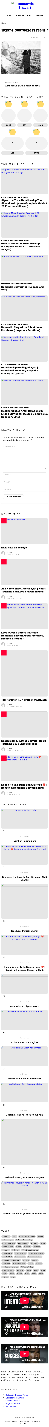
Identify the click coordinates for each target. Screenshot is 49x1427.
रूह (14, 1277)
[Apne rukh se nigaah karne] (24, 984)
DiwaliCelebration (28, 1236)
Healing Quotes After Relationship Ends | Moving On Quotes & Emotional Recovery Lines (24, 413)
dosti (41, 1236)
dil (15, 1236)
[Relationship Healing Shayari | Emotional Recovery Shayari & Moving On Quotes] (24, 349)
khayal (27, 1247)
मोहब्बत (6, 1277)
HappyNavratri (9, 1243)
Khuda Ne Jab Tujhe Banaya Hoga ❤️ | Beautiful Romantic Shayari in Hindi (24, 786)
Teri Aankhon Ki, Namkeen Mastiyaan (24, 699)
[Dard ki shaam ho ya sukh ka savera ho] (24, 1191)
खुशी (5, 1274)
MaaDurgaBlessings (30, 1250)
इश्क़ (43, 1270)
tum (31, 1263)
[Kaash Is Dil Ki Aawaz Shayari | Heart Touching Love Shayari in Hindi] (24, 724)
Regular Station (13, 1403)
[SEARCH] (46, 21)
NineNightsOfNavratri (12, 1260)
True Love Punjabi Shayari (24, 931)
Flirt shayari (8, 1240)
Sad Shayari (11, 1406)
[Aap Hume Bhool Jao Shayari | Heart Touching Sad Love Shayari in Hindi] (24, 572)
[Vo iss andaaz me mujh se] (24, 1020)
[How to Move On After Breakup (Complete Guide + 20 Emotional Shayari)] (24, 225)
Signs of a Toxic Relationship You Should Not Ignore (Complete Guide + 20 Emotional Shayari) (24, 203)
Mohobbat (8, 1253)
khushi (6, 1250)
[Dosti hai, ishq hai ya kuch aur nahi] (24, 1092)
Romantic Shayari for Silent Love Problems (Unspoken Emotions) (21, 329)
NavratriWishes (35, 1257)
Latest (8, 15)
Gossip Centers (13, 1400)
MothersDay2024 (37, 1253)
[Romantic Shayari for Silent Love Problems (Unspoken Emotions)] (24, 308)
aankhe (7, 1236)
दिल (28, 1274)
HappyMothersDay (25, 1240)
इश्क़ (36, 1270)
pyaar (35, 1260)
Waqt (40, 1263)
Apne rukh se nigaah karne (24, 1006)
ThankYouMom (19, 1263)
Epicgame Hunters (14, 1398)
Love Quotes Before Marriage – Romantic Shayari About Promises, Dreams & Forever (22, 635)
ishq (43, 1243)
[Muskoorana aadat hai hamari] (24, 1056)
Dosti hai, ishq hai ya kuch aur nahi (24, 1114)
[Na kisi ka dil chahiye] (24, 531)
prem (26, 1260)
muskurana (20, 1257)
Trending (39, 15)
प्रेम (41, 1274)
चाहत (12, 1274)
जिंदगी (20, 1274)
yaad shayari (9, 1270)
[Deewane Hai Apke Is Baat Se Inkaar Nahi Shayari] (24, 855)
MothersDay (21, 1253)
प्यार (34, 1274)
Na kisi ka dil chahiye (14, 547)
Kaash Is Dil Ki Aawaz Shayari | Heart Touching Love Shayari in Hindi (23, 742)
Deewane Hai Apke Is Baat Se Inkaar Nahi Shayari (24, 878)
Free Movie (24, 1424)
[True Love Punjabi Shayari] (24, 901)
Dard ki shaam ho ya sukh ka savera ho (24, 1213)
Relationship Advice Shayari (14, 197)
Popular (20, 15)
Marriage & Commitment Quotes (16, 284)
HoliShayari (23, 1243)
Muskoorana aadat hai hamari (24, 1078)
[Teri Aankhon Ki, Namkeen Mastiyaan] (24, 673)
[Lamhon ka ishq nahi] (24, 819)
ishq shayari (8, 1247)
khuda (37, 1247)
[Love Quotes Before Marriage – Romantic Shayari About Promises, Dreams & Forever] (24, 616)
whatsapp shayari (11, 1267)
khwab (16, 1250)
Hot (29, 15)
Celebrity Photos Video (16, 1395)
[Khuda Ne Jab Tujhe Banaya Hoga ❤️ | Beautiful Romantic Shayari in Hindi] (24, 768)
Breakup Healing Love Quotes (15, 240)
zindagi (21, 1270)
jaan (19, 1247)
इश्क (29, 1270)
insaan (35, 1243)
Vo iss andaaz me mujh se (24, 1042)
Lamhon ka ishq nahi (24, 841)
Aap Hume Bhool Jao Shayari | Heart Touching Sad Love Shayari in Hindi (23, 590)
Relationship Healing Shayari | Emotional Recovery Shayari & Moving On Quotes (19, 370)
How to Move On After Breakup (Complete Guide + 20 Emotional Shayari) (21, 246)
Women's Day (27, 1267)
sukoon (7, 1263)
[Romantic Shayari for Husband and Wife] (24, 268)
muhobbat (8, 1257)
